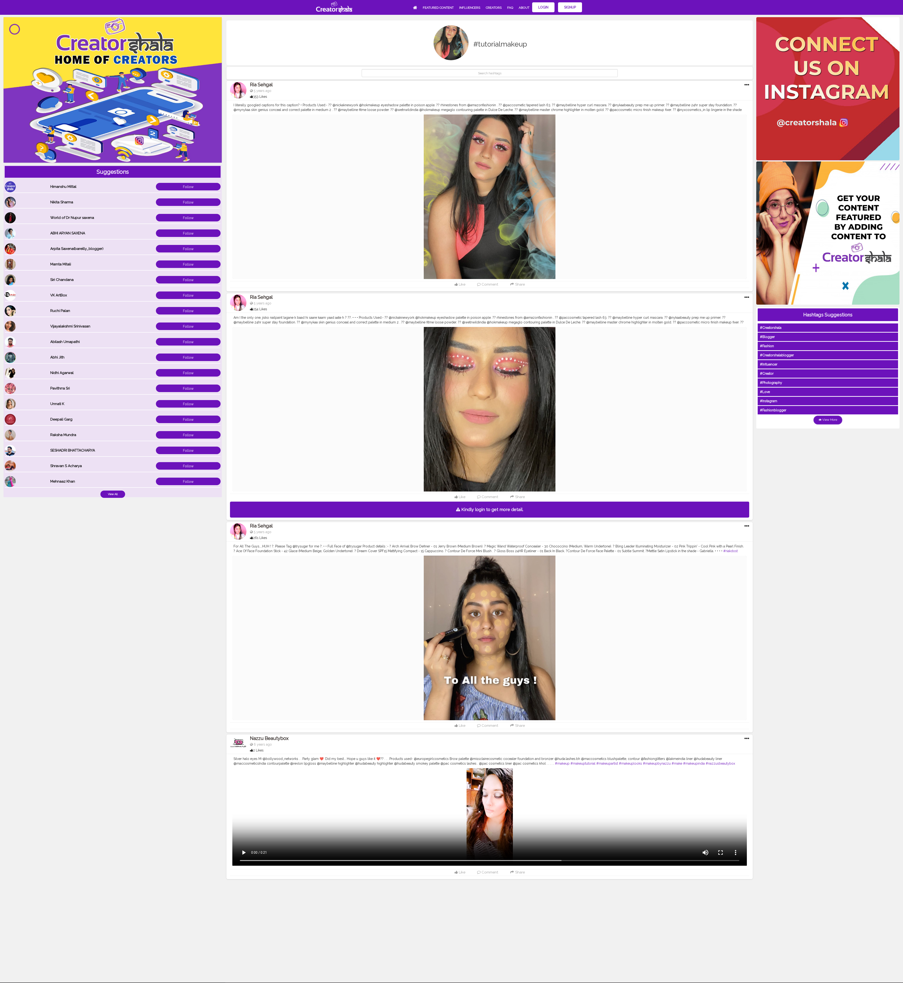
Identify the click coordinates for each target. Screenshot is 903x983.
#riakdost (730, 551)
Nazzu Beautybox (269, 738)
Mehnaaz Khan (62, 481)
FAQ (510, 7)
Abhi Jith (57, 357)
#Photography (771, 383)
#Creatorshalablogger (777, 355)
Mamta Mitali (60, 264)
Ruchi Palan (60, 311)
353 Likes (260, 96)
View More (829, 419)
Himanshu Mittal (63, 187)
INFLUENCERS (469, 7)
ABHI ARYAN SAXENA (67, 233)
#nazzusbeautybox (720, 763)
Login (543, 7)
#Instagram (768, 401)
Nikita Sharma (61, 202)
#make (677, 763)
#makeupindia (694, 763)
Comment (489, 284)
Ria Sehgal (261, 84)
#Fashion (767, 346)
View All (113, 494)
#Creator (767, 373)
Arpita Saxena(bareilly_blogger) (76, 249)
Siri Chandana (62, 280)
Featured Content (438, 7)
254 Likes (260, 309)
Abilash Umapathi (65, 342)
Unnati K (57, 404)
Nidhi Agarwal (62, 373)
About (524, 7)
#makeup (562, 763)
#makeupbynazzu (657, 763)
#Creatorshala (770, 328)
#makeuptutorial (582, 763)
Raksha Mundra (63, 435)
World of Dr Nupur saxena (72, 218)
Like (461, 284)
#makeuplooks (630, 763)
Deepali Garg (61, 419)
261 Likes (260, 538)
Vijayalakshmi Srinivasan (70, 326)
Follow (188, 187)
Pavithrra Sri (60, 388)
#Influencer (768, 364)
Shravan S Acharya (66, 466)
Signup (570, 7)
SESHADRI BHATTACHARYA (72, 450)
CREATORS (494, 7)
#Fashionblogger (773, 410)
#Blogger (767, 337)
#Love (765, 392)
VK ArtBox (58, 295)
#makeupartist (607, 763)
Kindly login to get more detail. (491, 509)
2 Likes (258, 750)
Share (519, 284)
